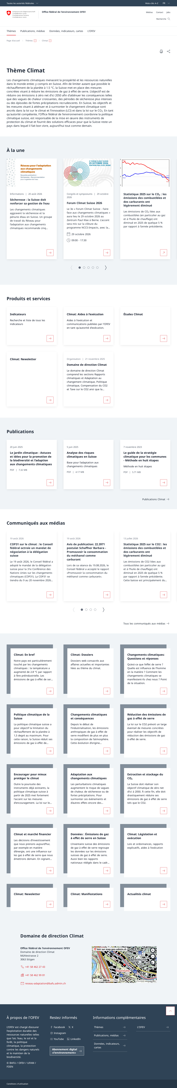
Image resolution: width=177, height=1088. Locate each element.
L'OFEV (141, 1027)
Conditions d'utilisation (17, 1083)
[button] (11, 31)
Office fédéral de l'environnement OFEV (64, 11)
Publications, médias (106, 1035)
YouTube (59, 1039)
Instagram (60, 1033)
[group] (32, 209)
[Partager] (168, 51)
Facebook (59, 1027)
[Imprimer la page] (161, 51)
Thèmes (98, 1027)
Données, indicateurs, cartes (107, 1045)
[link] (32, 671)
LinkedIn (76, 1039)
